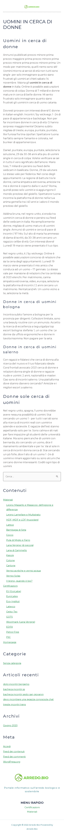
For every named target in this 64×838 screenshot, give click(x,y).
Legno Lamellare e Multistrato (23, 514)
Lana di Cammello (16, 550)
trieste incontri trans (14, 704)
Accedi (7, 746)
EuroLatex (12, 596)
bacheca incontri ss (14, 689)
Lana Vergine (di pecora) (20, 545)
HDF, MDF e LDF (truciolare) (22, 519)
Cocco (9, 535)
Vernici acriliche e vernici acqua (23, 570)
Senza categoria (12, 663)
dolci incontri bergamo (16, 684)
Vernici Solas (13, 575)
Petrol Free (12, 632)
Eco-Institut (13, 601)
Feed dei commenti (14, 756)
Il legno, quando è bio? (19, 581)
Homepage (9, 642)
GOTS (9, 616)
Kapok (10, 555)
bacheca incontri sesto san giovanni (23, 694)
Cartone (10, 565)
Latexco (10, 606)
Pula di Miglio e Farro (18, 540)
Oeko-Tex (11, 611)
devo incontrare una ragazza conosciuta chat (28, 699)
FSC (8, 637)
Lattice (10, 525)
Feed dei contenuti (14, 751)
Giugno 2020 (10, 725)
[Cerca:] (32, 476)
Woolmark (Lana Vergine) (20, 622)
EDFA (9, 627)
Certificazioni (10, 586)
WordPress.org (11, 761)
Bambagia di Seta (16, 530)
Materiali (8, 499)
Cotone (10, 560)
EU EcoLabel (13, 591)
